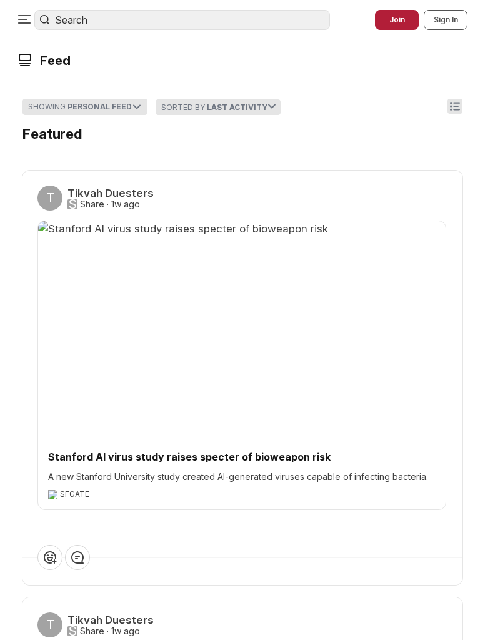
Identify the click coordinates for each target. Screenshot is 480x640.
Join (397, 19)
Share (92, 204)
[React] (50, 557)
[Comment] (77, 557)
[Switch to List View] (455, 106)
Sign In (446, 19)
